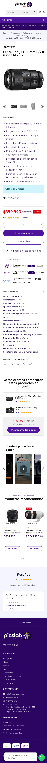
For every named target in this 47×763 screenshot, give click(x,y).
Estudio (6, 665)
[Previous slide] (5, 106)
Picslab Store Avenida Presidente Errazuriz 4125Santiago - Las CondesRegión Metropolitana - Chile (20, 708)
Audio (5, 669)
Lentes (38, 33)
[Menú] (3, 12)
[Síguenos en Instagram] (13, 644)
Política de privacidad (12, 733)
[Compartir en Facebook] (5, 364)
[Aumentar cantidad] (41, 225)
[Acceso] (40, 12)
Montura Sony (22, 35)
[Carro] (43, 12)
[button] (23, 622)
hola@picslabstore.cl (15, 694)
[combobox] (21, 12)
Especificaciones (10, 291)
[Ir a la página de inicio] (23, 4)
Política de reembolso (12, 729)
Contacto (7, 722)
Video (5, 662)
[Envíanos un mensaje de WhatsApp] (41, 757)
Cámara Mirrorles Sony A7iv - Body (28, 408)
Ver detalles (12, 548)
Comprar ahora (23, 241)
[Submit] (34, 12)
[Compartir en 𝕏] (11, 364)
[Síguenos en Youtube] (17, 644)
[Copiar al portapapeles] (30, 364)
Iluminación (8, 672)
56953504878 (11, 701)
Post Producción (10, 680)
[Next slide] (42, 106)
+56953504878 (12, 697)
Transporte (8, 683)
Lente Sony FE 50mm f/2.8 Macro (12, 531)
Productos (15, 33)
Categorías (7, 20)
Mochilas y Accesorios (12, 676)
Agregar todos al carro (25, 430)
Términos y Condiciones (13, 726)
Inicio (5, 33)
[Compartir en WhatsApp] (18, 364)
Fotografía (27, 33)
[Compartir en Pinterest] (24, 364)
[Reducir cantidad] (5, 225)
